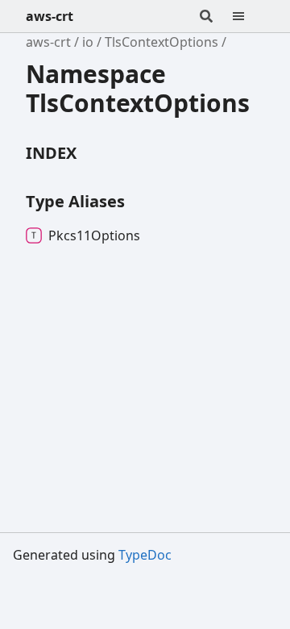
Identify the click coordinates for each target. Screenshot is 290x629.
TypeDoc (145, 555)
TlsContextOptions (161, 42)
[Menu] (248, 16)
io (87, 42)
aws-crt (49, 16)
